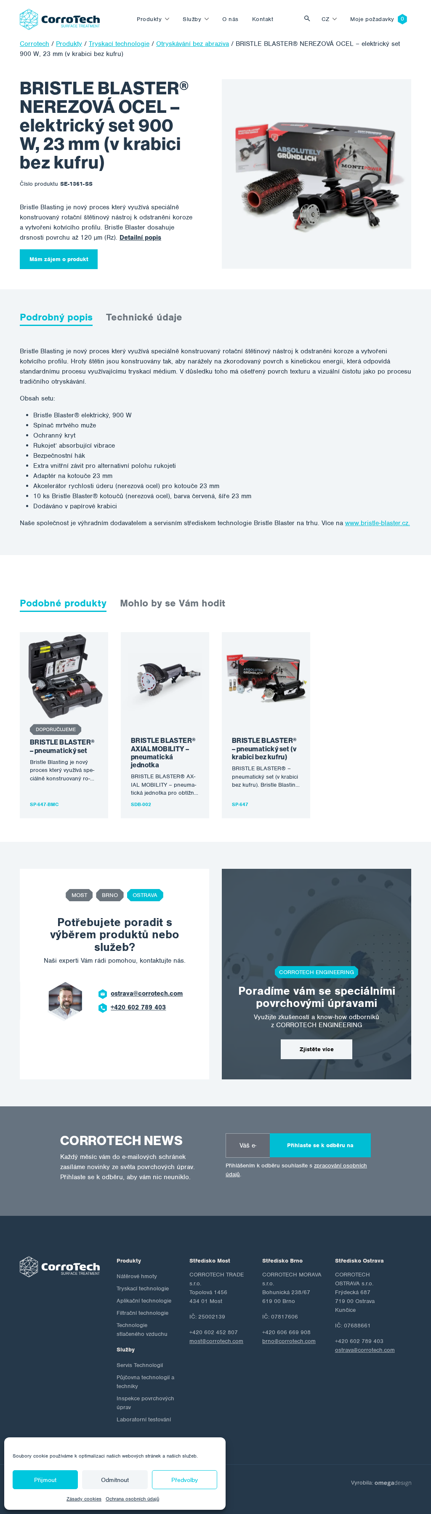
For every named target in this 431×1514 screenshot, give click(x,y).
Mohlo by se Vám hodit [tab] (172, 603)
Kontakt (263, 19)
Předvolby (184, 1480)
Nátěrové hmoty (137, 1276)
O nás (230, 19)
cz (326, 19)
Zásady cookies (84, 1498)
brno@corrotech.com (289, 1341)
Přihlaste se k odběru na (320, 1145)
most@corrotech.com (216, 1341)
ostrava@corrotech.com (147, 993)
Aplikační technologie (144, 1300)
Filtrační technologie (142, 1312)
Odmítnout (115, 1480)
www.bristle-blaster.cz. (377, 523)
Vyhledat (309, 19)
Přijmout (45, 1480)
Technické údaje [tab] (144, 317)
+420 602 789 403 (138, 1007)
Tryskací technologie (143, 1288)
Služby (192, 19)
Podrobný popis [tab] (56, 317)
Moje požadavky (372, 19)
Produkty (149, 19)
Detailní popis (140, 237)
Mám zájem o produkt (58, 259)
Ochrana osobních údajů (132, 1498)
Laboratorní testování (144, 1419)
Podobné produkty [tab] (63, 603)
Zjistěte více (317, 1049)
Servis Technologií (140, 1365)
